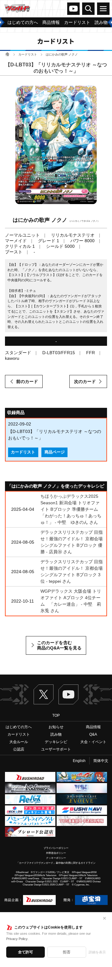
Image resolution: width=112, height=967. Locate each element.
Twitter (44, 694)
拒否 (66, 952)
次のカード (85, 381)
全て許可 (25, 952)
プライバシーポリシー (56, 848)
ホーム (7, 54)
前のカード (27, 381)
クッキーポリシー (56, 858)
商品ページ (54, 452)
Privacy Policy (17, 939)
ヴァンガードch (73, 8)
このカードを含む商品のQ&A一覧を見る (59, 645)
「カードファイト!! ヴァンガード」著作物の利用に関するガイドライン (56, 863)
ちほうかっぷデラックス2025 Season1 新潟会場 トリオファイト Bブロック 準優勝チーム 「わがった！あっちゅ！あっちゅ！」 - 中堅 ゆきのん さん (71, 509)
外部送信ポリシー (56, 853)
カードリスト (27, 54)
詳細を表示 (97, 952)
